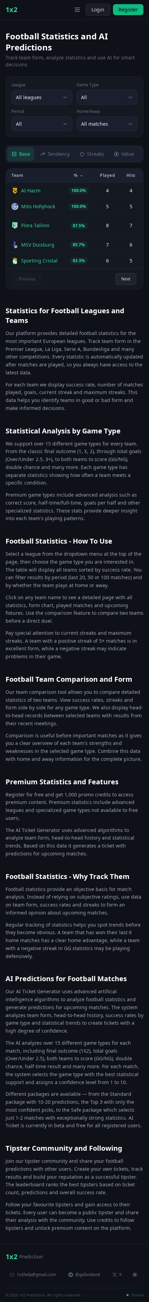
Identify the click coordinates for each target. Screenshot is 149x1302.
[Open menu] (77, 9)
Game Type (88, 85)
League (18, 85)
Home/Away (88, 111)
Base (24, 154)
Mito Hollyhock (38, 206)
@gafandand (87, 1274)
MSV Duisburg (37, 244)
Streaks (95, 154)
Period (17, 111)
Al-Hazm (31, 190)
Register (128, 9)
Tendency (58, 154)
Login (97, 9)
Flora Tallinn (35, 225)
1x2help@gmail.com (36, 1274)
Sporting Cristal (39, 260)
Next (125, 279)
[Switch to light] (67, 10)
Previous (27, 279)
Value (127, 154)
